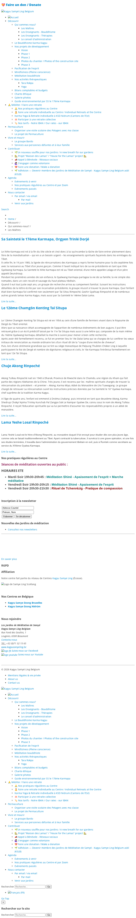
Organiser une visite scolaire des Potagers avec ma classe (47, 130)
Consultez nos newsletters (22, 529)
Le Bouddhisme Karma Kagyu (31, 42)
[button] (5, 209)
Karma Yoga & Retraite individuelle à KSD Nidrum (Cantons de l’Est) (52, 115)
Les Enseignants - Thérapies (36, 35)
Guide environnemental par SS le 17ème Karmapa (42, 101)
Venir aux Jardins (24, 203)
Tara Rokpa (27, 83)
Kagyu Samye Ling (62, 578)
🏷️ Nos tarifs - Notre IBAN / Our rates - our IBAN (41, 123)
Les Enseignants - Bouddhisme (38, 31)
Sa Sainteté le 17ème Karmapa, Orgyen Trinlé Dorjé (45, 239)
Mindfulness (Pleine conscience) (32, 72)
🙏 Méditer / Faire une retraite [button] (25, 104)
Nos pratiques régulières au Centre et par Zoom (41, 185)
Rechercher (7, 886)
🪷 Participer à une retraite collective (35, 119)
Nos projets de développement (32, 46)
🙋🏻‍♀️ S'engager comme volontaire (32, 163)
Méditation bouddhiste (27, 75)
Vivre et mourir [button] (16, 137)
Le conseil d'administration (36, 39)
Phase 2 (25, 57)
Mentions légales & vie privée (24, 675)
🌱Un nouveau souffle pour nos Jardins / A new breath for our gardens (54, 152)
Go (48, 887)
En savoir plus (9, 559)
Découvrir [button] (13, 21)
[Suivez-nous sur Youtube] (9, 654)
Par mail (25, 199)
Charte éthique (23, 93)
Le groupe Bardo (24, 141)
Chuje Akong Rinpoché (20, 365)
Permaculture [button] (15, 126)
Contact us (14, 682)
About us (13, 679)
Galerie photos (23, 97)
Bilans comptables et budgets (31, 90)
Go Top (5, 898)
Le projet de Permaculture (29, 134)
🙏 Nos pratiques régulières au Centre (36, 108)
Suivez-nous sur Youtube (30, 654)
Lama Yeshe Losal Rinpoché (24, 422)
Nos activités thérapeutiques (31, 79)
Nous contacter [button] (16, 192)
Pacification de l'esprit (27, 68)
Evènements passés (25, 188)
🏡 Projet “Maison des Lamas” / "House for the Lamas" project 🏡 (50, 156)
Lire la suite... (8, 301)
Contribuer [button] (14, 148)
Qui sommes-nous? (25, 24)
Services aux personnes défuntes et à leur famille (42, 145)
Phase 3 (25, 64)
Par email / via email (26, 196)
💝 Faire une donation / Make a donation (37, 166)
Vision (24, 50)
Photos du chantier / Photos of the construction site (49, 61)
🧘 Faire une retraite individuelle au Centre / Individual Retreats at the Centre (58, 112)
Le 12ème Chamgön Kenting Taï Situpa (34, 308)
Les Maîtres (27, 28)
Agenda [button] (12, 177)
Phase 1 (25, 53)
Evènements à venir (25, 181)
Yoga (24, 86)
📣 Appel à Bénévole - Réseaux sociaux (36, 159)
